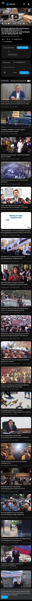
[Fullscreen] (29, 23)
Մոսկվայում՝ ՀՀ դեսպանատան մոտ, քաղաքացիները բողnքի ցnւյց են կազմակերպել (13, 258)
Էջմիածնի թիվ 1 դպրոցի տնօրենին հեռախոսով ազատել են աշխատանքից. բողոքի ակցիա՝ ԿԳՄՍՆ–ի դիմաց (14, 284)
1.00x (18, 23)
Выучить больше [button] (12, 595)
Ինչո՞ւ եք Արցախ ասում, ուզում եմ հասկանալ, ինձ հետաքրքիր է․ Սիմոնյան (14, 206)
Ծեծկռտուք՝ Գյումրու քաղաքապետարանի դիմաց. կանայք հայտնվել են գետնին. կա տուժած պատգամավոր (15, 335)
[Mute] (24, 23)
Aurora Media (7, 48)
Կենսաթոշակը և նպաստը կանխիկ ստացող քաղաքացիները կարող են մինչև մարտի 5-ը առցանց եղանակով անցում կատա (16, 232)
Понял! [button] (4, 597)
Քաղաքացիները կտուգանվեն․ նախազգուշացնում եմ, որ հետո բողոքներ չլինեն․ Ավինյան (15, 437)
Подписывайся (23, 47)
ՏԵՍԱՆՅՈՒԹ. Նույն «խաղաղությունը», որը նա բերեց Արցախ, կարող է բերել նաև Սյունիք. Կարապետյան (16, 103)
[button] (28, 4)
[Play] (2, 23)
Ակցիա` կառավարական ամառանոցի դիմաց (16, 589)
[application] (16, 17)
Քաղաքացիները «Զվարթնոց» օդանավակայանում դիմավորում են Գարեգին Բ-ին (13, 488)
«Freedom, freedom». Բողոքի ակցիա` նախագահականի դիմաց (13, 130)
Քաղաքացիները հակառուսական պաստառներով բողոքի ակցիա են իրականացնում (12, 514)
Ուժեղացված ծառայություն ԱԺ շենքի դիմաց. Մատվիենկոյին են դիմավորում (16, 539)
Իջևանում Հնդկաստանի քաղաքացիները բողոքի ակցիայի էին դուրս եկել (15, 386)
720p (27, 23)
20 (20, 23)
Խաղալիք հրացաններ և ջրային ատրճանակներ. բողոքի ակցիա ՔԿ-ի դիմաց (16, 411)
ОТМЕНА (15, 72)
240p (26, 19)
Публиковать (24, 72)
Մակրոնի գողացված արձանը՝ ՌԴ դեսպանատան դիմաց (12, 565)
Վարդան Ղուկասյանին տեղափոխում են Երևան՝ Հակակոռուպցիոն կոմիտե (14, 309)
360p (26, 16)
